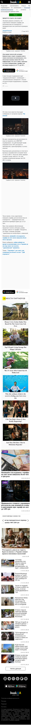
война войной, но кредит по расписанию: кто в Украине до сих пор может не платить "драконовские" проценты (15, 245)
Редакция (4, 704)
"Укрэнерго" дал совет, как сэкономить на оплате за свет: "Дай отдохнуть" (14, 252)
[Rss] (5, 678)
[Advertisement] (15, 198)
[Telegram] (9, 678)
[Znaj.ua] (15, 2)
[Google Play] (21, 686)
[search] (2, 2)
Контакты (3, 706)
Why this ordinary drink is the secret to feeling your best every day (15, 396)
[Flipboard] (21, 678)
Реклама (3, 701)
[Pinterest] (26, 678)
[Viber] (13, 678)
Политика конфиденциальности (10, 698)
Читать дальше (15, 669)
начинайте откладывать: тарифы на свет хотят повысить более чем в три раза (14, 238)
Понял (15, 15)
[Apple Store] (9, 686)
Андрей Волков (7, 30)
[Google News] (17, 678)
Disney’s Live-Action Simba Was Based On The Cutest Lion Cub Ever (15, 324)
